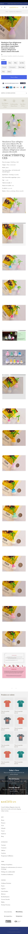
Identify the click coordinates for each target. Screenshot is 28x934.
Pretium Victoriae (5, 905)
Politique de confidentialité (8, 872)
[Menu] (1, 7)
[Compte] (23, 7)
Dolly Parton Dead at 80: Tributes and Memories (13, 3)
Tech (2, 825)
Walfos (3, 902)
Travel (2, 831)
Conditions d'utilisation (7, 874)
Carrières (3, 853)
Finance (3, 823)
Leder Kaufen (4, 891)
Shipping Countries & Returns (8, 93)
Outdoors (3, 833)
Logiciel (3, 888)
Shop (2, 836)
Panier (3, 886)
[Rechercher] (4, 7)
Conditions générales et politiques (14, 932)
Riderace (3, 894)
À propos (3, 845)
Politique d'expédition (6, 864)
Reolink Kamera (5, 896)
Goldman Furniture (6, 883)
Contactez (3, 848)
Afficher (3, 850)
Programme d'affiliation (7, 856)
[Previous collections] (12, 688)
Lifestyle (3, 828)
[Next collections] (16, 688)
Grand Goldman (15, 929)
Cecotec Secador (5, 899)
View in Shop (14, 77)
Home (7, 11)
